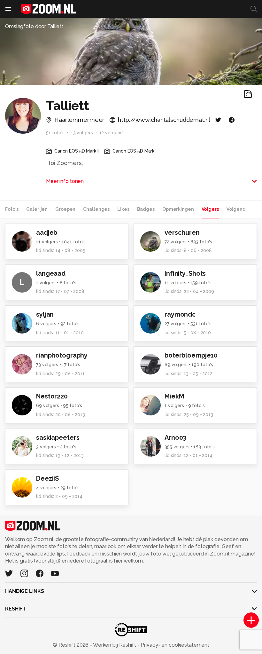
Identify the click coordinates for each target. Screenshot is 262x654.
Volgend (236, 209)
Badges (146, 209)
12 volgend (111, 132)
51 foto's (55, 132)
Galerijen (37, 209)
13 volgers (82, 132)
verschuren (182, 232)
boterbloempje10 (191, 355)
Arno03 (175, 437)
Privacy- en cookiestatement (174, 645)
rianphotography (62, 355)
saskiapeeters (57, 437)
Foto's (12, 209)
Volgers (210, 209)
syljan (45, 314)
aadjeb (46, 232)
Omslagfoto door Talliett (34, 26)
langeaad (51, 273)
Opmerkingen (178, 209)
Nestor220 (52, 396)
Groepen (65, 209)
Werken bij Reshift (114, 645)
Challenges (96, 209)
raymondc (180, 314)
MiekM (174, 396)
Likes (123, 209)
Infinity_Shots (185, 273)
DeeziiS (47, 478)
